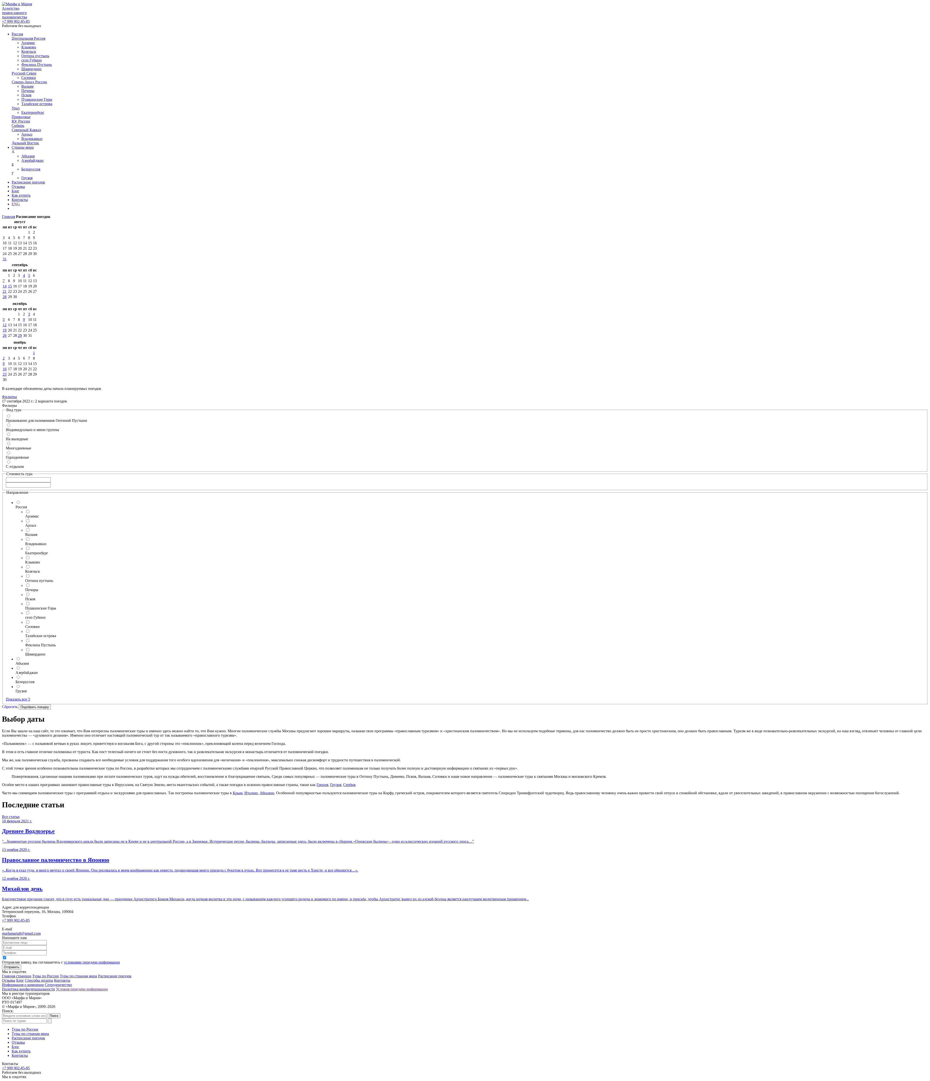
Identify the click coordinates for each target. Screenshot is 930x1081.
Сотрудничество (58, 985)
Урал (16, 108)
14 (5, 286)
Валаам (27, 86)
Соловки (28, 78)
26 (5, 335)
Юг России (21, 121)
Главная (8, 217)
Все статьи (11, 817)
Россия (17, 34)
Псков (26, 95)
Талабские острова (36, 104)
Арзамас (28, 43)
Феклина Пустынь (36, 64)
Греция (322, 785)
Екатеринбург (32, 112)
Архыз (26, 134)
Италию (251, 793)
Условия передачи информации (82, 989)
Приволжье (21, 117)
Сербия (349, 785)
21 (5, 291)
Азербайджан (32, 160)
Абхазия (28, 156)
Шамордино (31, 69)
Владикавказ (31, 139)
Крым (237, 793)
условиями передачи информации (92, 962)
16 (5, 369)
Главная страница (16, 976)
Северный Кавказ (26, 130)
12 (5, 325)
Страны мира (23, 147)
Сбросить (10, 707)
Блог (15, 191)
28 (5, 297)
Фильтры (9, 397)
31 (5, 259)
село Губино (31, 60)
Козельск (28, 51)
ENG (16, 204)
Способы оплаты (39, 980)
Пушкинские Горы (36, 99)
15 (10, 286)
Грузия (26, 178)
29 (20, 335)
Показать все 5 (18, 699)
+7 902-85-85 (16, 21)
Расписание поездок (28, 182)
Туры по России (45, 976)
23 (5, 374)
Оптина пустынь (35, 56)
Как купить (21, 195)
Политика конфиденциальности (28, 989)
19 (5, 330)
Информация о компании (23, 985)
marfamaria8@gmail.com (21, 933)
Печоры (27, 91)
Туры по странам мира (78, 976)
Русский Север (24, 73)
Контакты (20, 200)
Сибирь (18, 126)
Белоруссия (30, 169)
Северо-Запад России (29, 82)
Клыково (28, 47)
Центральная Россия (28, 38)
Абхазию (267, 793)
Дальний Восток (25, 143)
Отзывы (18, 187)
